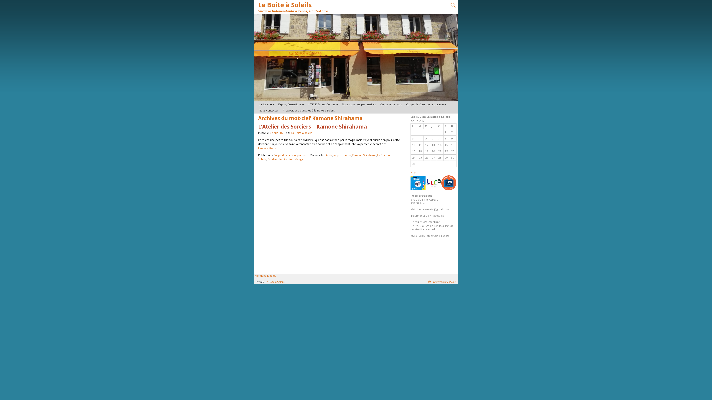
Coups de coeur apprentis (289, 155)
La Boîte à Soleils (285, 5)
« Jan (413, 172)
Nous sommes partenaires (359, 104)
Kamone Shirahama (364, 155)
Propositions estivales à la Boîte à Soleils (309, 110)
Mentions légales (265, 275)
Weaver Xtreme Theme (444, 282)
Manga (299, 159)
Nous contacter (268, 110)
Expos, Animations (289, 104)
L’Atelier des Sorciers (280, 159)
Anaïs (328, 155)
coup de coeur (342, 155)
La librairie (265, 104)
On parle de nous (391, 104)
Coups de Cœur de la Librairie (425, 104)
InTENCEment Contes (322, 104)
